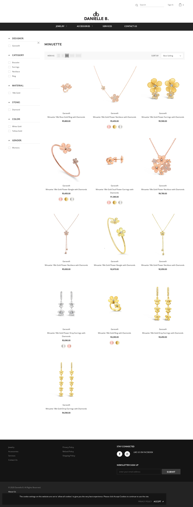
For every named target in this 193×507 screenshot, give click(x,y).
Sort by (155, 55)
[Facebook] (119, 454)
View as (50, 55)
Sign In (170, 4)
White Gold (16, 126)
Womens (16, 147)
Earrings (15, 67)
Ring (14, 76)
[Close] (38, 42)
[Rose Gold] (109, 127)
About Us (12, 491)
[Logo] (96, 15)
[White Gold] (120, 127)
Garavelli (16, 45)
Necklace (16, 71)
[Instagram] (127, 454)
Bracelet (15, 62)
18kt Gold (16, 93)
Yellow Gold (17, 131)
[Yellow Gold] (114, 127)
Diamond (16, 109)
